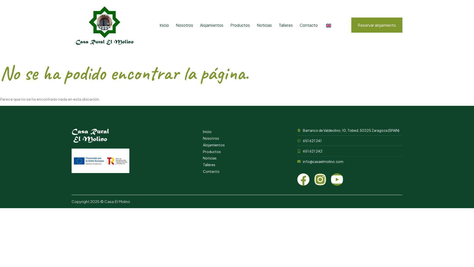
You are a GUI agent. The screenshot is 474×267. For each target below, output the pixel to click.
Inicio (164, 25)
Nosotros (184, 25)
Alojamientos (211, 25)
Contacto (309, 25)
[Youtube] (337, 179)
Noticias (264, 25)
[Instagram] (320, 179)
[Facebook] (303, 179)
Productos (240, 25)
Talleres (286, 25)
